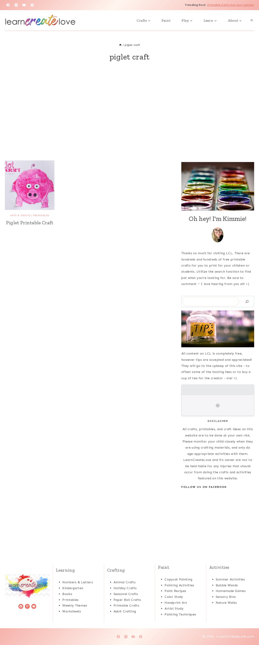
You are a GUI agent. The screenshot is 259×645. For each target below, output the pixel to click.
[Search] (247, 301)
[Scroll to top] (249, 629)
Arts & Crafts (20, 215)
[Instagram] (16, 5)
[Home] (120, 45)
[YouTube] (24, 5)
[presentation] (29, 185)
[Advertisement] (129, 116)
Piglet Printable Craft (29, 223)
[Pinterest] (32, 5)
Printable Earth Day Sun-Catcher (230, 5)
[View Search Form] (251, 20)
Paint (166, 20)
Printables (41, 215)
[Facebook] (8, 5)
